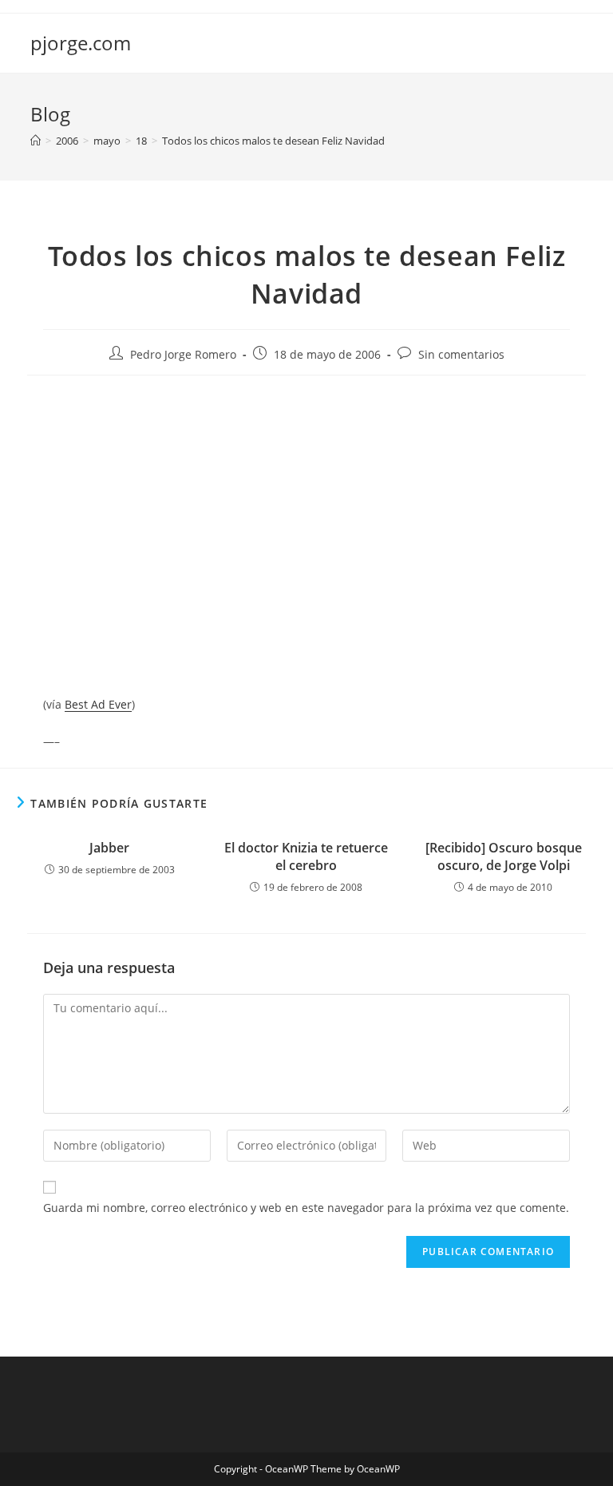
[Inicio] (35, 140)
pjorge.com (80, 43)
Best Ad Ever (98, 704)
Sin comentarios (461, 354)
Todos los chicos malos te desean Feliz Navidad (273, 140)
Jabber (109, 847)
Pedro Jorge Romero (183, 354)
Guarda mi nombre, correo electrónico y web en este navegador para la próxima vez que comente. (306, 1207)
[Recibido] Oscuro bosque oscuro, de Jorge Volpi (503, 856)
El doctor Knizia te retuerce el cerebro (306, 856)
